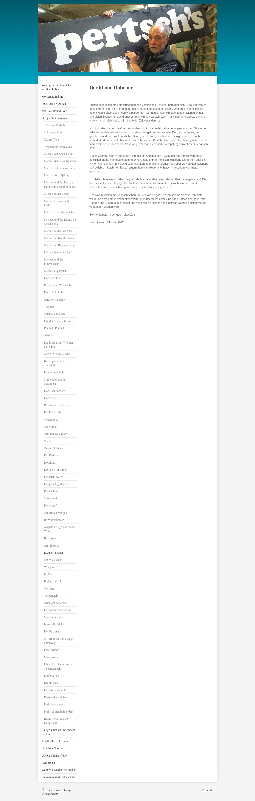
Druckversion (53, 790)
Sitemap (66, 790)
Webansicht (207, 790)
